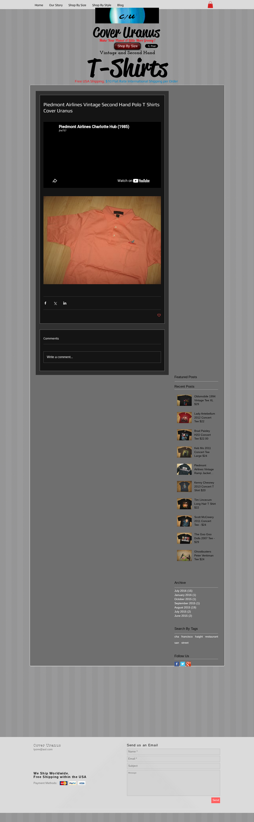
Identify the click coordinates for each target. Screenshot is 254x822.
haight (199, 636)
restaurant (211, 636)
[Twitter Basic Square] (182, 664)
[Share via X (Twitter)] (55, 303)
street (185, 642)
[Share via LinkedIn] (65, 303)
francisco (187, 636)
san (176, 642)
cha (176, 636)
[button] (210, 4)
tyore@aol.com (43, 749)
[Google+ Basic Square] (188, 664)
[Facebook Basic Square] (176, 664)
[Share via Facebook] (45, 303)
